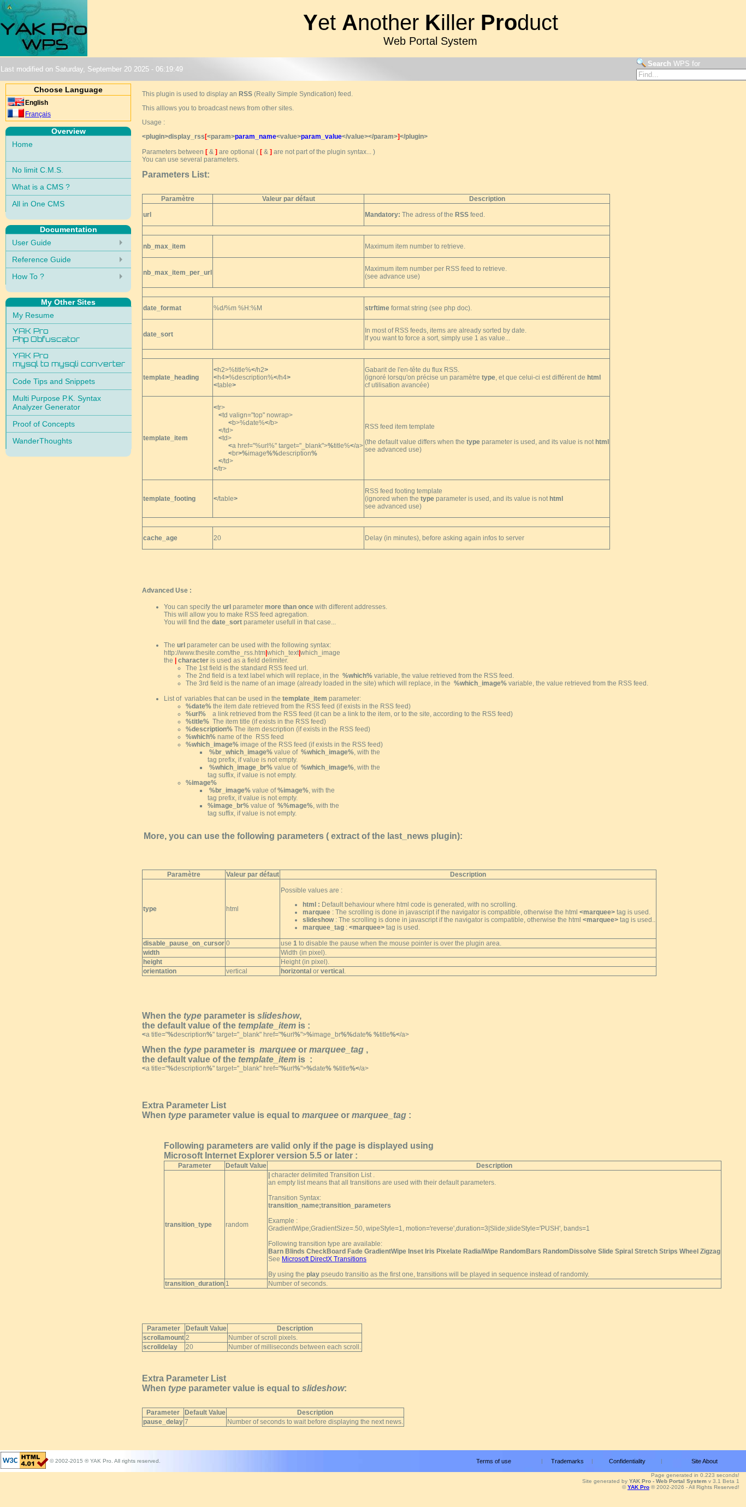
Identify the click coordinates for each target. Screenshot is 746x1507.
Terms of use (493, 1461)
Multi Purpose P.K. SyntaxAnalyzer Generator (57, 402)
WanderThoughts (42, 440)
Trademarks (567, 1461)
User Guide (31, 242)
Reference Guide (41, 259)
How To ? (28, 276)
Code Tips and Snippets (54, 381)
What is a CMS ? (41, 186)
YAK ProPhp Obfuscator (46, 336)
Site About (704, 1461)
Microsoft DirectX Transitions (324, 1259)
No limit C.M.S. (37, 170)
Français (38, 114)
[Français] (16, 115)
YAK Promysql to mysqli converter (69, 360)
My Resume (33, 315)
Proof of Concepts (44, 423)
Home (22, 144)
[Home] (43, 54)
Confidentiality (627, 1461)
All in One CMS (38, 203)
